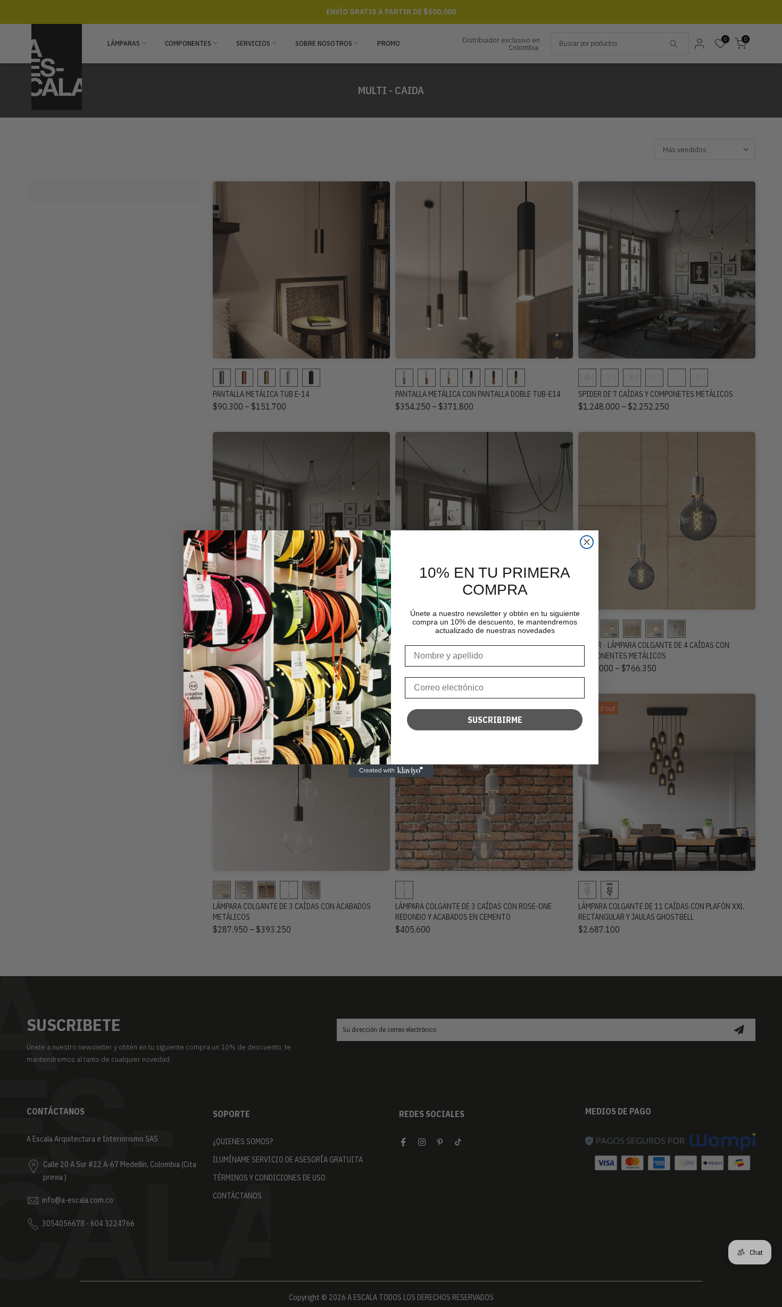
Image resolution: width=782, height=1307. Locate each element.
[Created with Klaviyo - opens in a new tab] (391, 770)
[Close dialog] (586, 542)
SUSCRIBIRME (495, 719)
